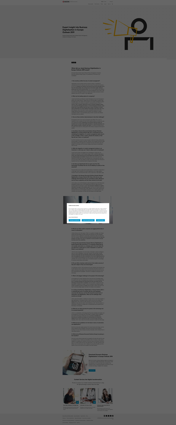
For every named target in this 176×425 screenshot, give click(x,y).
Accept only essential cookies (88, 220)
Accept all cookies (100, 220)
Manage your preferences (74, 220)
